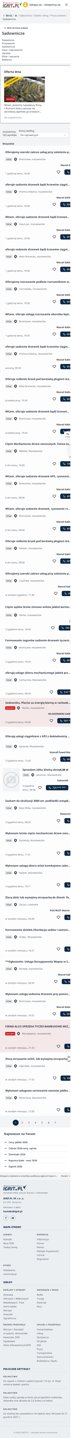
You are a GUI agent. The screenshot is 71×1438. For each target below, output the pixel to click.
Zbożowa (8, 1294)
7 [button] (55, 1122)
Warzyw (7, 1310)
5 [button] (42, 1122)
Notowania (9, 1270)
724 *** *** (59, 787)
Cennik (40, 1255)
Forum (30, 1134)
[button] (25, 4)
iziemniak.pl (10, 1274)
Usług (40, 1333)
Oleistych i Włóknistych (16, 1298)
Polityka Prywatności (48, 1251)
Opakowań (9, 1341)
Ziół (39, 1345)
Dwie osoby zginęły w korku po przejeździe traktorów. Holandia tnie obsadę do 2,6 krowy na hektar (32, 1399)
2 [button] (22, 1122)
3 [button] (29, 1122)
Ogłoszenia (25, 15)
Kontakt (7, 1239)
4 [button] (35, 1122)
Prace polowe (58, 15)
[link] (7, 16)
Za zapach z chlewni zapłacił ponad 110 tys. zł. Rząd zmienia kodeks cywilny (32, 1382)
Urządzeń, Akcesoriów (15, 1333)
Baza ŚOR (8, 1243)
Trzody (40, 1298)
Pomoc (40, 1247)
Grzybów (41, 1341)
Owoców (8, 1314)
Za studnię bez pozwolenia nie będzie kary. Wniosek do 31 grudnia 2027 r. (35, 1415)
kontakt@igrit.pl (12, 1211)
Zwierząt (41, 1302)
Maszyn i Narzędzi (13, 1329)
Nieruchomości (45, 1356)
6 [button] (48, 1122)
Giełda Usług (41, 15)
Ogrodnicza (9, 1318)
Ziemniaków (10, 1306)
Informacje (43, 1239)
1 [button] (15, 1122)
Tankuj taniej (10, 1247)
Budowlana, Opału (47, 1360)
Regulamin (43, 1259)
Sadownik (62, 780)
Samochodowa (45, 1329)
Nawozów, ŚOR (11, 1337)
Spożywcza (43, 1337)
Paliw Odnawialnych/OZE (17, 1345)
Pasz (39, 1306)
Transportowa (44, 1353)
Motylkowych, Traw (13, 1302)
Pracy (40, 1349)
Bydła (40, 1294)
